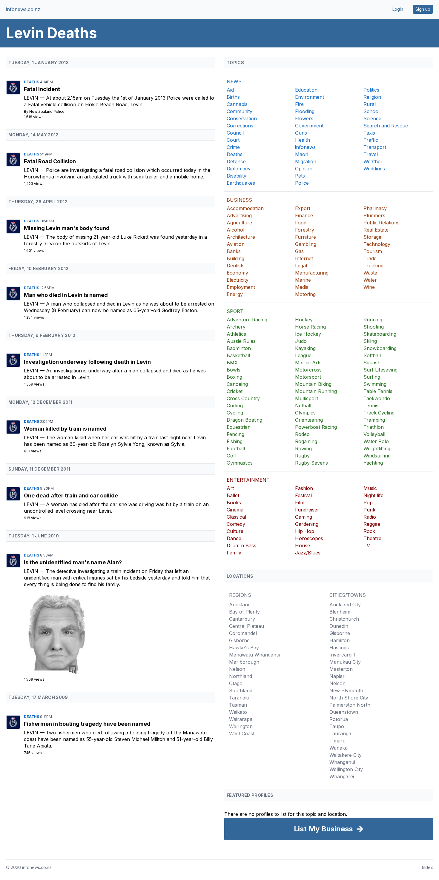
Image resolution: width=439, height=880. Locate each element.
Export (302, 208)
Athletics (236, 334)
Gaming (303, 517)
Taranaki (239, 698)
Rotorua (338, 719)
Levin (32, 98)
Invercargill (342, 655)
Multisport (306, 398)
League (303, 355)
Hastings (339, 648)
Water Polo (376, 441)
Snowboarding (380, 348)
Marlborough (244, 662)
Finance (304, 215)
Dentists (236, 266)
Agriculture (239, 223)
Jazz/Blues (307, 553)
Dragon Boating (244, 420)
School (371, 111)
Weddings (374, 169)
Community (239, 111)
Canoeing (237, 384)
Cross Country (243, 398)
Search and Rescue (385, 126)
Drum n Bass (241, 545)
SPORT (235, 311)
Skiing (370, 341)
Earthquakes (241, 183)
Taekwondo (376, 398)
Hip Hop (304, 531)
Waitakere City (345, 755)
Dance (234, 538)
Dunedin (338, 626)
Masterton (341, 669)
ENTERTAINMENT (248, 480)
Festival (303, 495)
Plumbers (374, 215)
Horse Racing (310, 327)
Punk (369, 510)
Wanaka (338, 748)
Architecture (241, 237)
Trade (370, 258)
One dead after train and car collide (71, 495)
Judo (301, 341)
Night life (373, 495)
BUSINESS (239, 200)
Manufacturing (312, 273)
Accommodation (245, 208)
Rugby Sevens (311, 463)
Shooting (373, 327)
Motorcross (308, 370)
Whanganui (342, 762)
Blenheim (339, 612)
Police (302, 183)
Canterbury (242, 619)
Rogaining (306, 441)
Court (233, 140)
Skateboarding (379, 334)
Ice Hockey (308, 334)
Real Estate (376, 230)
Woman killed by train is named (65, 429)
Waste (370, 273)
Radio (369, 517)
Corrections (240, 126)
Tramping (374, 420)
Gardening (306, 524)
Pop (368, 503)
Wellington (241, 726)
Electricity (237, 280)
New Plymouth (346, 690)
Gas (299, 251)
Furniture (305, 237)
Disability (236, 176)
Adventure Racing (247, 320)
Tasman (238, 705)
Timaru (337, 741)
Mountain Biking (313, 384)
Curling (235, 406)
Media (301, 287)
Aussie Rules (241, 341)
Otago (235, 683)
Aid (230, 90)
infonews (305, 147)
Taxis (369, 133)
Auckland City (345, 605)
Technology (376, 244)
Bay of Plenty (244, 612)
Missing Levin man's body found (67, 228)
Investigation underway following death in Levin (87, 362)
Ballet (233, 495)
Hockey (304, 320)
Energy (235, 294)
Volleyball (374, 434)
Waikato (238, 712)
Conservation (242, 118)
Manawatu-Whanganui (254, 655)
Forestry (304, 230)
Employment (241, 287)
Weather (373, 161)
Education (306, 90)
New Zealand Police (47, 111)
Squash (371, 363)
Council (235, 133)
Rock (369, 531)
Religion (372, 97)
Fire (299, 104)
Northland (240, 676)
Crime (233, 147)
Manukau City (345, 662)
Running (372, 320)
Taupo (336, 726)
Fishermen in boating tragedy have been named (87, 724)
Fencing (235, 434)
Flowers (304, 118)
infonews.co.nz (23, 9)
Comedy (236, 524)
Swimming (374, 384)
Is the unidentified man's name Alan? (73, 562)
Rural (369, 104)
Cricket (234, 391)
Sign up (422, 9)
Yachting (373, 463)
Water (370, 280)
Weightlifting (376, 448)
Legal (301, 266)
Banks (234, 251)
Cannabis (237, 104)
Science (372, 118)
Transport (374, 147)
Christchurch (344, 619)
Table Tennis (377, 391)
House (302, 545)
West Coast (241, 733)
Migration (305, 161)
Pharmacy (375, 208)
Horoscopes (309, 538)
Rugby (302, 456)
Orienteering (309, 420)
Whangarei (341, 776)
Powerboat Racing (316, 427)
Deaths (32, 82)
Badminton (239, 348)
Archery (236, 327)
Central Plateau (246, 626)
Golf (231, 456)
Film (299, 503)
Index (427, 867)
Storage (372, 237)
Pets (300, 176)
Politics (371, 90)
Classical (236, 517)
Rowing (303, 448)
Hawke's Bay (244, 648)
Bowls (233, 370)
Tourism (372, 251)
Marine (303, 280)
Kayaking (305, 348)
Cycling (235, 413)
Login (397, 9)
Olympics (305, 413)
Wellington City (346, 769)
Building (235, 258)
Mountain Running (316, 391)
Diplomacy (239, 169)
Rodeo (302, 434)
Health (302, 140)
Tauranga (340, 733)
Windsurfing (377, 456)
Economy (237, 273)
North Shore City (348, 698)
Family (234, 553)
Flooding (304, 111)
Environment (309, 97)
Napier (337, 676)
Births (233, 97)
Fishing (234, 441)
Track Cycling (379, 413)
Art (230, 488)
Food (300, 223)
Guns (301, 133)
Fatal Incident (42, 89)
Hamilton (339, 640)
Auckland (240, 605)
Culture (235, 531)
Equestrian (239, 427)
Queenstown (343, 712)
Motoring (305, 294)
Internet (304, 258)
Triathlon (373, 427)
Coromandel (243, 633)
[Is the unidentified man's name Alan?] (119, 632)
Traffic (370, 140)
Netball (303, 406)
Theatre (372, 538)
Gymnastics (240, 463)
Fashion (304, 488)
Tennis (370, 406)
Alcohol (235, 230)
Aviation (236, 244)
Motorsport (308, 377)
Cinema (235, 510)
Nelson (237, 669)
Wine (369, 287)
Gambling (305, 244)
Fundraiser (307, 510)
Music (370, 488)
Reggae (371, 524)
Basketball (238, 355)
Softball (372, 355)
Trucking (373, 266)
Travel (370, 154)
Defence (236, 161)
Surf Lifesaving (380, 370)
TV (366, 545)
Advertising (239, 215)
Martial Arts (308, 363)
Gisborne (239, 640)
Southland (240, 690)
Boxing (234, 377)
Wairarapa (240, 719)
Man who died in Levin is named (66, 295)
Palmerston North (349, 705)
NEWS (234, 81)
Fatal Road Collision (50, 161)
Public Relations (381, 223)
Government (309, 126)
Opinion (303, 169)
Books (234, 503)
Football (236, 448)
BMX (232, 363)
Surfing (371, 377)
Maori (301, 154)
